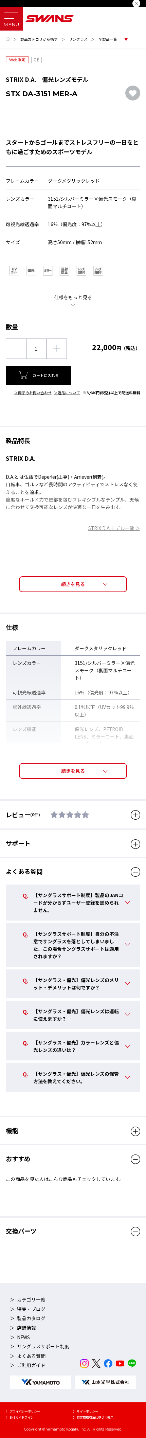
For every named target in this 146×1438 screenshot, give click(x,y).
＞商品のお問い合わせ (33, 392)
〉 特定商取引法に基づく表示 (93, 1417)
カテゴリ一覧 (31, 1299)
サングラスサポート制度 (43, 1346)
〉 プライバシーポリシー (23, 1411)
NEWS (23, 1337)
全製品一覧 (107, 39)
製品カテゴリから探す (39, 39)
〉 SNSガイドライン (20, 1417)
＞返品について (67, 392)
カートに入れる (46, 375)
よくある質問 (31, 1355)
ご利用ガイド (31, 1365)
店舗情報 (26, 1327)
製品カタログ (31, 1318)
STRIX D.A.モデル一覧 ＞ (114, 528)
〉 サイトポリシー (85, 1411)
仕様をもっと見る (73, 297)
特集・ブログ (31, 1309)
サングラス (78, 39)
